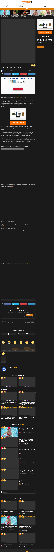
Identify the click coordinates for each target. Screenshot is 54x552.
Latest (7, 6)
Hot (33, 6)
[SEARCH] (52, 9)
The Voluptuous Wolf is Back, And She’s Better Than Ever (4, 16)
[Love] (32, 65)
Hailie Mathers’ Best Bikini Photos (27, 388)
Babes (7, 386)
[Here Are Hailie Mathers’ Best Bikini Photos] (9, 382)
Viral (13, 400)
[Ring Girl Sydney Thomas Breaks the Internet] (25, 12)
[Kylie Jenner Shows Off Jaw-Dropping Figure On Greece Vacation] (15, 12)
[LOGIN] (28, 9)
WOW (10, 386)
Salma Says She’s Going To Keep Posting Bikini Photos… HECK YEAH (9, 418)
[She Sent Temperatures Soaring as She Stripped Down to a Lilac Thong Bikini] (27, 396)
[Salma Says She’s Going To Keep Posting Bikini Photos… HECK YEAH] (9, 411)
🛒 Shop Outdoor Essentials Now (18, 123)
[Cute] (34, 65)
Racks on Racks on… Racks (7, 511)
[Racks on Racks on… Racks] (9, 505)
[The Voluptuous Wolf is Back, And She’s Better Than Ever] (5, 12)
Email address (39, 42)
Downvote (27, 334)
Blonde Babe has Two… (25, 481)
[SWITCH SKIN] (26, 9)
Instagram (19, 97)
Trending (46, 6)
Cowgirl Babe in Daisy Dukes (27, 471)
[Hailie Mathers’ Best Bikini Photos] (27, 382)
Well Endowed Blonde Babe (27, 460)
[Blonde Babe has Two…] (9, 485)
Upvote (8, 334)
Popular (20, 6)
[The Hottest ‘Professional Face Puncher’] (9, 396)
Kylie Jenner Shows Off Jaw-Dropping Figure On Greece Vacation (15, 16)
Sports (10, 400)
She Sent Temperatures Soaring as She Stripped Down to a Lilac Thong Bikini (27, 403)
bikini (34, 95)
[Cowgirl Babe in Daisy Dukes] (45, 12)
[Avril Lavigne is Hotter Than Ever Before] (27, 411)
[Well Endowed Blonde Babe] (35, 12)
